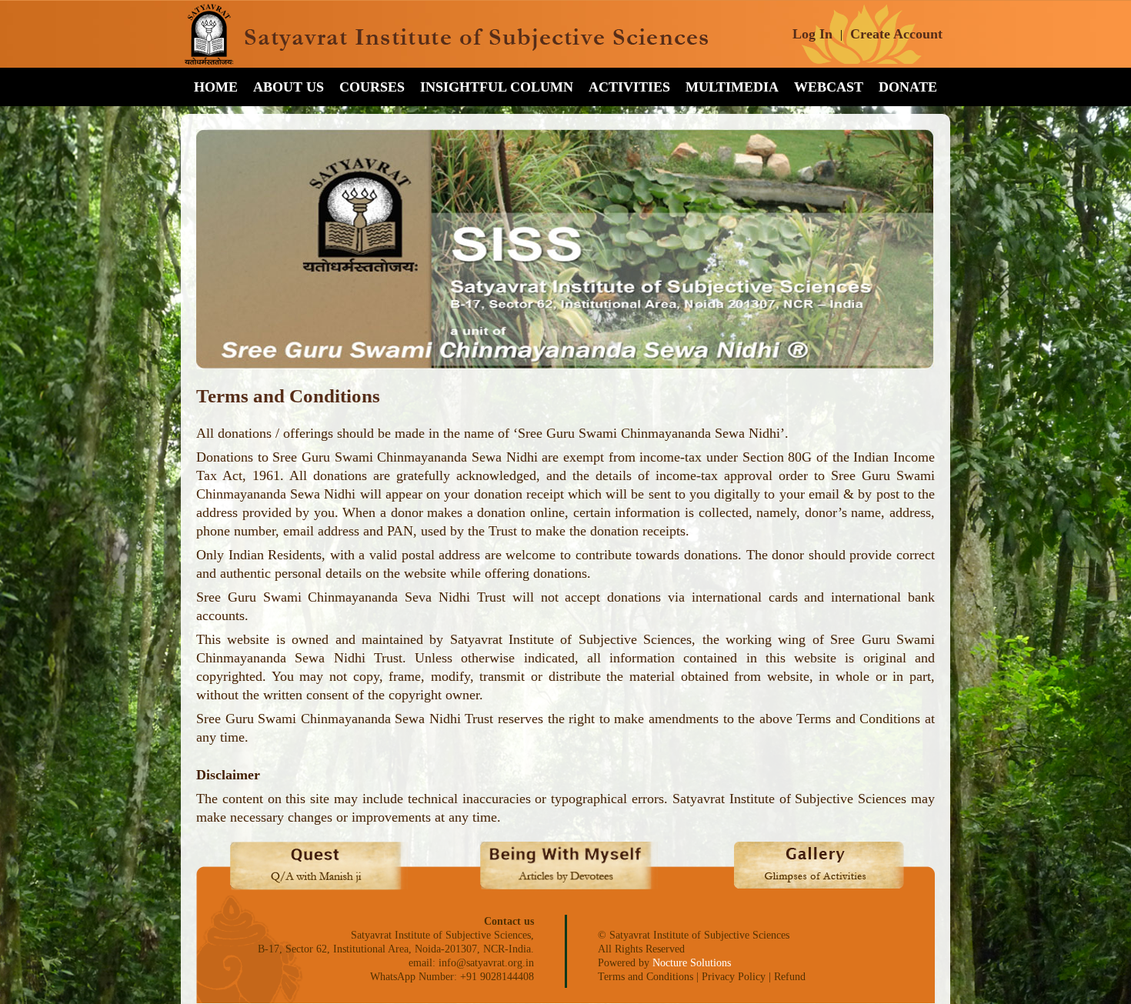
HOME (216, 87)
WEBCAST (828, 87)
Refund (790, 976)
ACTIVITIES (629, 87)
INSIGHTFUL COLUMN (496, 87)
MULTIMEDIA (732, 87)
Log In (812, 34)
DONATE (908, 87)
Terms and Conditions (645, 976)
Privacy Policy (734, 976)
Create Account (896, 34)
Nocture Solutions (691, 963)
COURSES (372, 87)
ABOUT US (288, 87)
